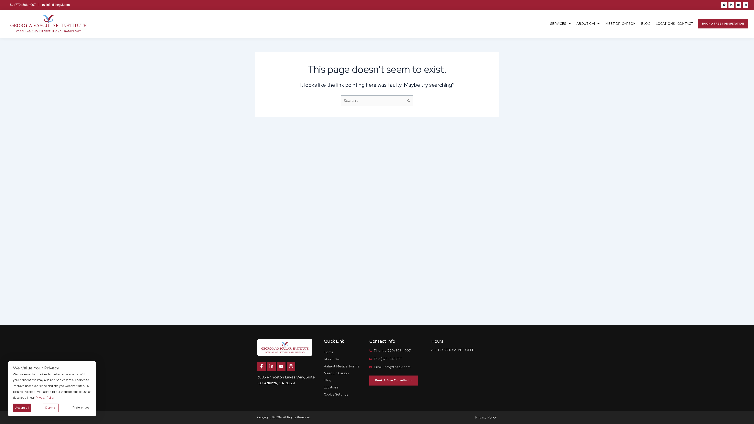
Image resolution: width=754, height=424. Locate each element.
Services (558, 24)
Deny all (50, 407)
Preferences (80, 407)
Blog (646, 24)
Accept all (22, 407)
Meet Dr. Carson (620, 24)
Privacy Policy (45, 397)
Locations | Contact (674, 24)
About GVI (585, 24)
